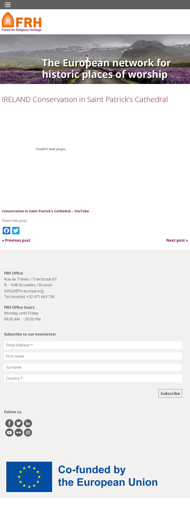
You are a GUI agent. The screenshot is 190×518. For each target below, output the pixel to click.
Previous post (16, 240)
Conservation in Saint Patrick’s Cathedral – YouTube (45, 211)
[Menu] (8, 4)
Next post (177, 240)
